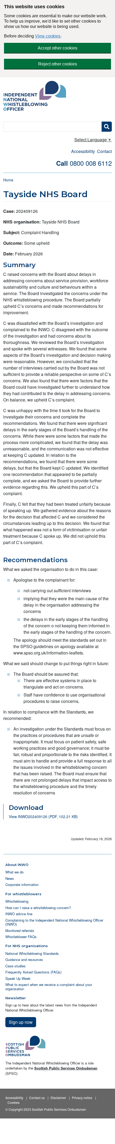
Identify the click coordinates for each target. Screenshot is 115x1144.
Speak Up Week (17, 978)
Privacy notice (82, 1097)
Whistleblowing (16, 901)
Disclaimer (58, 1097)
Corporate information (22, 884)
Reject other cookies (57, 64)
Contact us (37, 1097)
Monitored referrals (19, 930)
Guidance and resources (24, 959)
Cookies (13, 1102)
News (9, 878)
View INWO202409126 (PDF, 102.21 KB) (43, 816)
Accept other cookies (57, 48)
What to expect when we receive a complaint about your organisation (48, 986)
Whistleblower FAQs (21, 936)
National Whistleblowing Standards (32, 953)
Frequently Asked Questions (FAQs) (33, 972)
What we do (14, 871)
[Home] (36, 96)
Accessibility (83, 151)
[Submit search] (107, 127)
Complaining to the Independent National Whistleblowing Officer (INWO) (54, 922)
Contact (104, 151)
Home (8, 180)
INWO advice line (18, 913)
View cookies (47, 36)
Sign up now (21, 1022)
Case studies (15, 965)
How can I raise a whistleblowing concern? (38, 907)
